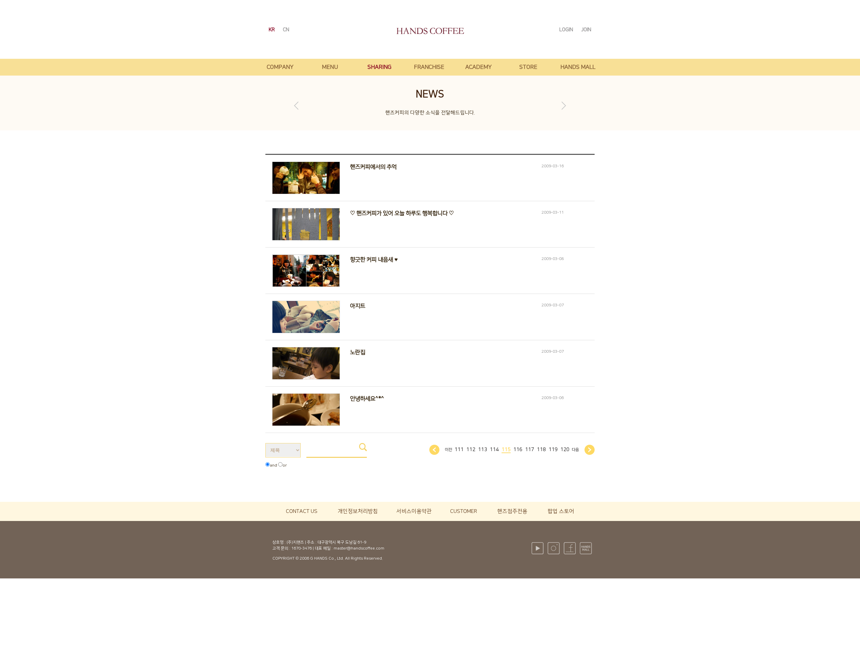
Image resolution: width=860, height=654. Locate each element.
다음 (575, 449)
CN (286, 30)
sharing (379, 67)
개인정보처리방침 (358, 511)
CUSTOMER (463, 511)
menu (330, 67)
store (528, 67)
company (280, 67)
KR (272, 30)
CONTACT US (301, 511)
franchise (429, 67)
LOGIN (566, 30)
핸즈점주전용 (512, 511)
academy (478, 67)
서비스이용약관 (414, 511)
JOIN (586, 30)
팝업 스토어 (561, 511)
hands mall (577, 67)
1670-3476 (301, 548)
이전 (448, 449)
